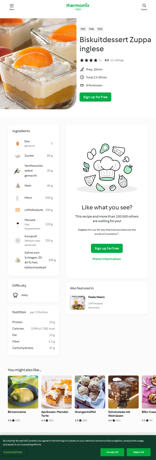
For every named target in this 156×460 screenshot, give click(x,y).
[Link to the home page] (78, 7)
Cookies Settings (12, 452)
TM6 (91, 29)
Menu (11, 9)
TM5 (100, 29)
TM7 (83, 29)
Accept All (112, 452)
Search (144, 9)
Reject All (138, 452)
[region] (78, 447)
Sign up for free (95, 97)
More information (106, 259)
